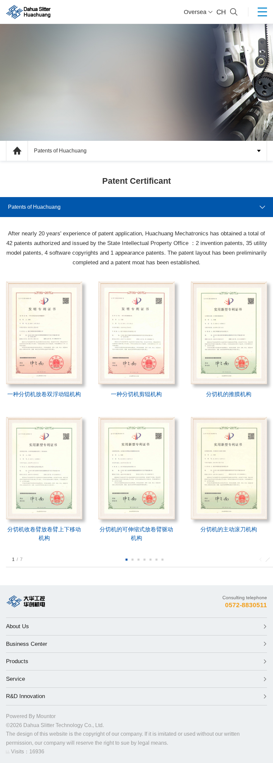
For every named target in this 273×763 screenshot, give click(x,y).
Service (15, 679)
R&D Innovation (25, 696)
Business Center (26, 644)
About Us (17, 626)
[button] (127, 560)
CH (221, 12)
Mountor (46, 716)
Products (17, 661)
